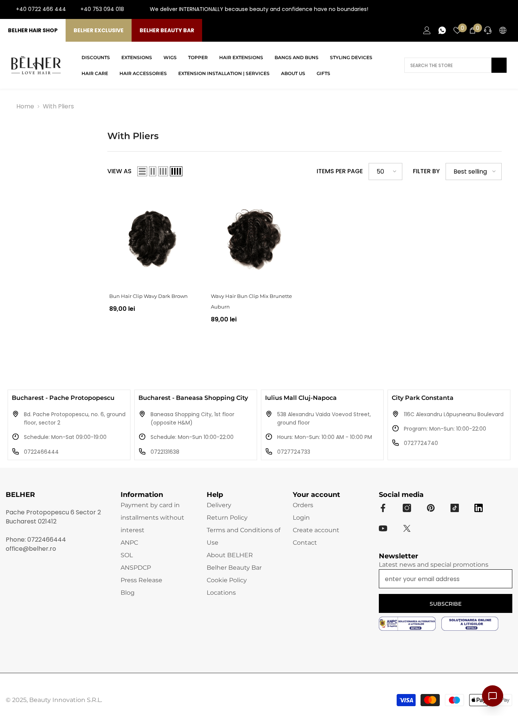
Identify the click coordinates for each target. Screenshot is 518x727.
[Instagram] (482, 9)
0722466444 (41, 452)
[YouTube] (494, 9)
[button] (142, 171)
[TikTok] (506, 9)
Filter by (426, 171)
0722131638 (165, 452)
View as (119, 171)
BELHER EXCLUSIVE (99, 30)
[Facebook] (470, 9)
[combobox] (447, 65)
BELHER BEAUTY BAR (167, 30)
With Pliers (58, 106)
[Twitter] (407, 528)
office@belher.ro (31, 548)
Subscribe (445, 603)
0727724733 (293, 452)
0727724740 (421, 443)
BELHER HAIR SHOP (33, 30)
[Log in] (427, 30)
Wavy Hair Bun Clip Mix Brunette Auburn (251, 301)
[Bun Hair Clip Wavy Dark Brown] (152, 238)
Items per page (340, 171)
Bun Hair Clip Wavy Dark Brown (148, 296)
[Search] (455, 65)
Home (25, 106)
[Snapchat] (478, 508)
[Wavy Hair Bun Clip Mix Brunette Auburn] (254, 238)
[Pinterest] (431, 508)
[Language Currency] (503, 30)
